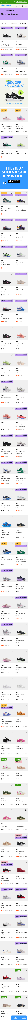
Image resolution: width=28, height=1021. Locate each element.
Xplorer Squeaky (5, 1013)
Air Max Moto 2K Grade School (20, 452)
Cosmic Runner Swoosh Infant (20, 127)
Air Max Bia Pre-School (20, 263)
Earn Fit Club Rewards (6, 1)
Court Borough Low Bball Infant (21, 317)
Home (2, 10)
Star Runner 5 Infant (21, 153)
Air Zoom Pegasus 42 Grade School (6, 263)
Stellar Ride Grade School (6, 344)
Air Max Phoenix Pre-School (20, 852)
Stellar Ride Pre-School (5, 290)
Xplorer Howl (19, 1013)
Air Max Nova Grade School (5, 879)
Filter (5, 23)
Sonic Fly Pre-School (6, 559)
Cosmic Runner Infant (20, 398)
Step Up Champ (5, 775)
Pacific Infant (19, 44)
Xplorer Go (18, 721)
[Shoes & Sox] (6, 6)
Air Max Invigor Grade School (5, 317)
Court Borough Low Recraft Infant (21, 236)
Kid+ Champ (19, 532)
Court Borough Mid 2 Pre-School (6, 209)
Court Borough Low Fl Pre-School (6, 722)
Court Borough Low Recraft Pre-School (6, 127)
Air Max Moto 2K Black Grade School (6, 452)
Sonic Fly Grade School (5, 506)
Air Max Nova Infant (6, 153)
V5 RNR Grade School (20, 371)
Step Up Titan (19, 748)
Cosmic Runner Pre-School (6, 695)
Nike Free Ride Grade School (5, 45)
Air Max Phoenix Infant (5, 749)
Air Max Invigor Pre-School (6, 236)
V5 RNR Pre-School (21, 290)
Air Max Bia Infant (20, 71)
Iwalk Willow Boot (20, 878)
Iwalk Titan (4, 826)
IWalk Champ (5, 801)
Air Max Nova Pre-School (21, 614)
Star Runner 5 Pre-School (20, 344)
